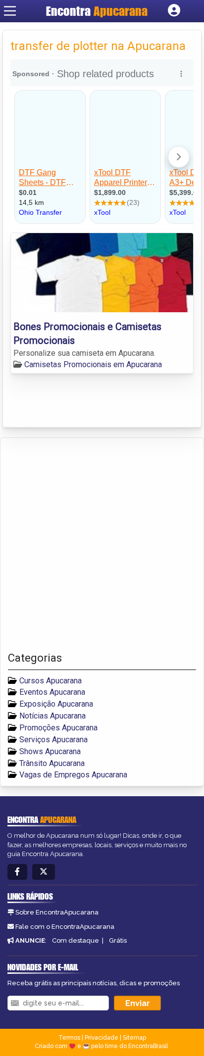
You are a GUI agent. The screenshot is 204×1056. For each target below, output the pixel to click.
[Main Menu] (10, 11)
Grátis (118, 940)
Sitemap (134, 1037)
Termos (69, 1037)
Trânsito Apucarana (52, 763)
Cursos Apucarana (50, 680)
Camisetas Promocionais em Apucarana (93, 364)
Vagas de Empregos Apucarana (73, 774)
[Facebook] (17, 872)
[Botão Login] (174, 11)
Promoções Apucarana (58, 727)
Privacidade (101, 1037)
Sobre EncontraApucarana (57, 912)
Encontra (97, 10)
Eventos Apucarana (52, 692)
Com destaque (75, 940)
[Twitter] (43, 872)
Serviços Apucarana (53, 739)
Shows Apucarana (50, 751)
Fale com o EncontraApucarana (64, 926)
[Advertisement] (102, 545)
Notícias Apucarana (52, 715)
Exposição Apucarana (56, 704)
